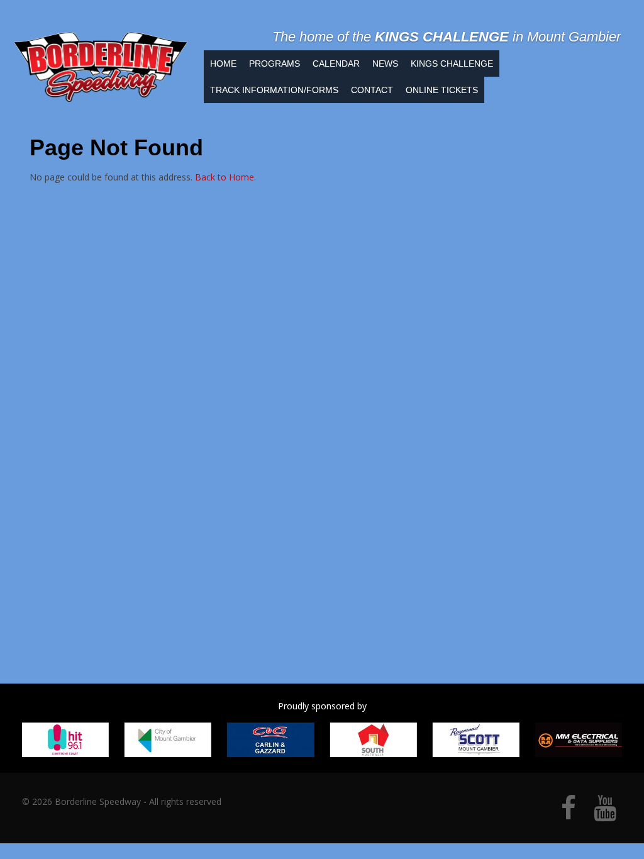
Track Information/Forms (274, 90)
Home (223, 63)
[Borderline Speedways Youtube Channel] (605, 814)
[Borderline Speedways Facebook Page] (569, 814)
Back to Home (224, 177)
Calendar (336, 63)
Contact (372, 90)
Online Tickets (442, 90)
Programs (274, 63)
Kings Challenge (452, 63)
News (385, 63)
